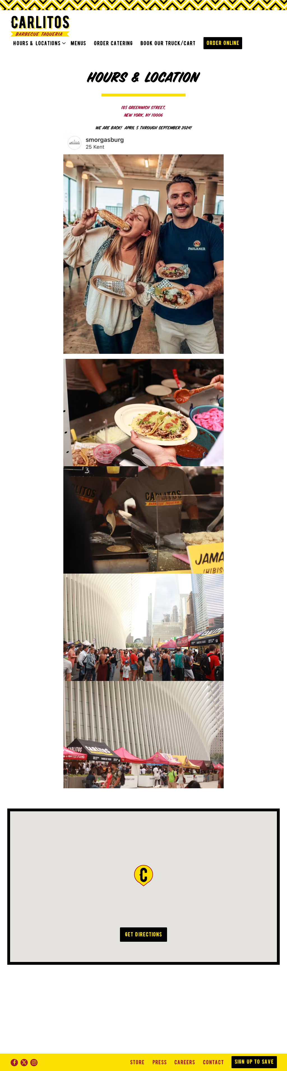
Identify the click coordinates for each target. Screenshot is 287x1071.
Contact (213, 1062)
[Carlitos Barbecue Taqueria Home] (40, 26)
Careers (184, 1062)
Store (137, 1062)
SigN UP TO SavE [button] (254, 1062)
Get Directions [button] (143, 934)
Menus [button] (78, 43)
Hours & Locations (38, 43)
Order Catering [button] (113, 43)
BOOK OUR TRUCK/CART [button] (168, 43)
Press (159, 1062)
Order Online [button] (223, 43)
